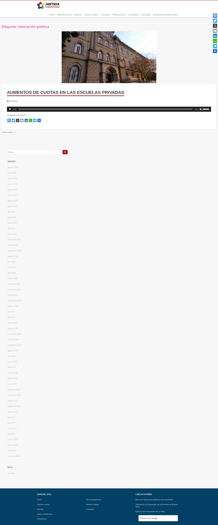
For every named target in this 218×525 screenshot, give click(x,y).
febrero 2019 (13, 328)
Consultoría (133, 15)
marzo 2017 (12, 439)
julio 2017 (11, 417)
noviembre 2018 (14, 334)
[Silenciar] (200, 109)
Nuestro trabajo (92, 504)
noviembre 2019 (14, 289)
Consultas (146, 15)
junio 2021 (12, 217)
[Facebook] (214, 15)
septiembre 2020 (14, 251)
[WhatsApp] (214, 40)
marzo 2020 (12, 278)
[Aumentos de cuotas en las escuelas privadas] (109, 57)
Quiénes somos (64, 15)
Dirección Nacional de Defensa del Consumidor (154, 500)
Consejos (105, 15)
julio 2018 (11, 356)
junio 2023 (12, 173)
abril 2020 (12, 273)
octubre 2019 (13, 295)
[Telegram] (214, 45)
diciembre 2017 (14, 389)
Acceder (11, 473)
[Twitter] (214, 20)
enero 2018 (12, 384)
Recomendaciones (93, 500)
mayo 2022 (12, 195)
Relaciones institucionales (165, 15)
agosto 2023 (13, 167)
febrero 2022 (13, 201)
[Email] (214, 30)
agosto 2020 (13, 256)
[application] (109, 109)
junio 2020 (12, 267)
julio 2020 (11, 262)
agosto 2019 (13, 306)
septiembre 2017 (14, 406)
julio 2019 (11, 312)
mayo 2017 (12, 428)
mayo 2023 (12, 178)
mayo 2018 (12, 362)
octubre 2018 (13, 339)
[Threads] (214, 25)
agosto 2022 (13, 189)
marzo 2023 (12, 184)
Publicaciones (118, 15)
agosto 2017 (13, 412)
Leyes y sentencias (44, 514)
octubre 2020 (13, 245)
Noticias (78, 15)
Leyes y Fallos (91, 15)
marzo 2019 (12, 323)
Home (51, 15)
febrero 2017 (13, 445)
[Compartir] (214, 51)
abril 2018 (12, 367)
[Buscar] (65, 152)
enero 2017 (12, 451)
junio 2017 (12, 423)
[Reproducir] (10, 109)
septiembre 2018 (14, 345)
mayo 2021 (12, 223)
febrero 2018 (13, 378)
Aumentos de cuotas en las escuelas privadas (65, 92)
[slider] (206, 109)
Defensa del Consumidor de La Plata (150, 511)
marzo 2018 (12, 373)
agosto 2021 (13, 206)
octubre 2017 (13, 401)
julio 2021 (11, 212)
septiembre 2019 (14, 301)
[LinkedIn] (214, 35)
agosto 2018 (13, 351)
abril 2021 (12, 228)
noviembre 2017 (14, 395)
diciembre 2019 (14, 284)
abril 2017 (12, 434)
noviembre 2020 (14, 239)
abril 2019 (12, 317)
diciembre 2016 (14, 456)
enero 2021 (12, 234)
